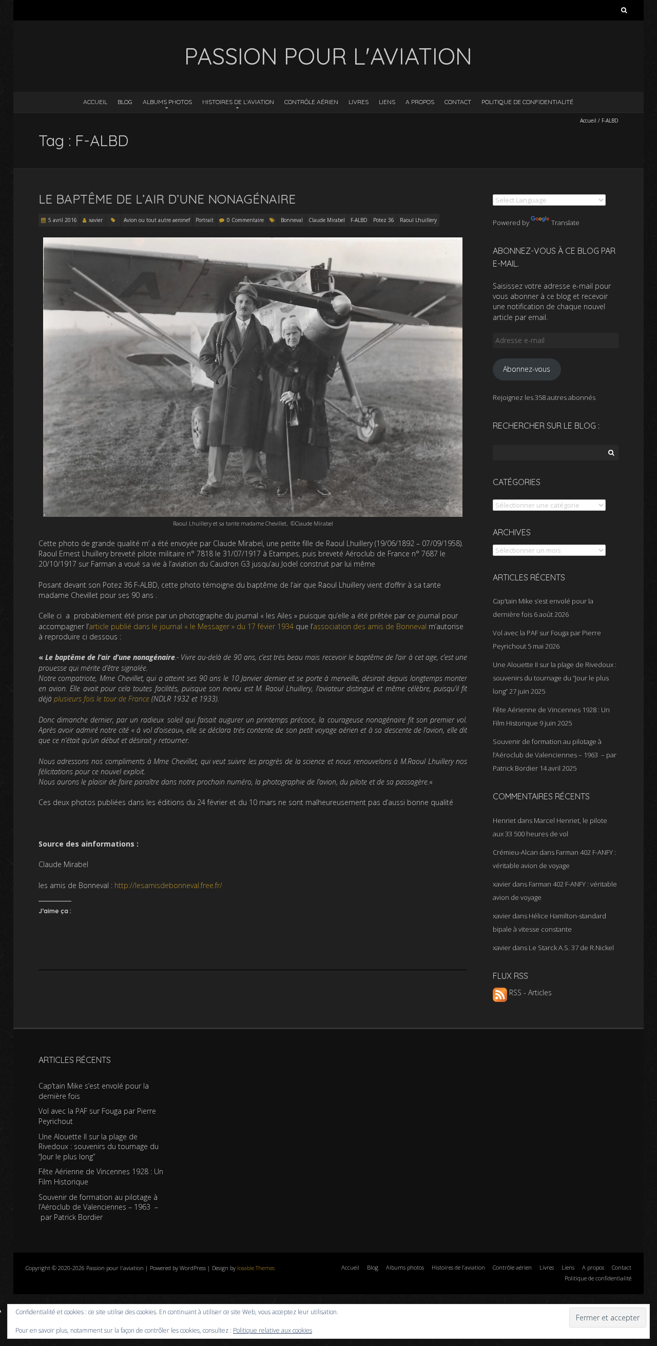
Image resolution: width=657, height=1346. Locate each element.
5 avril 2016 (62, 220)
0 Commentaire (245, 220)
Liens (387, 102)
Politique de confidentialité (527, 102)
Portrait (205, 220)
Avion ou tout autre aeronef (157, 220)
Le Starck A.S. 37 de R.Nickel (571, 947)
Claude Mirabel (326, 220)
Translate (565, 222)
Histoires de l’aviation (238, 102)
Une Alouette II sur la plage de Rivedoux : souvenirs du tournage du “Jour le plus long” (554, 678)
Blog (125, 102)
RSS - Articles (529, 992)
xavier (96, 220)
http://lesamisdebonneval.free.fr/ (168, 885)
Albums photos (167, 102)
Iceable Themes (256, 1268)
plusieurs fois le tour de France (101, 699)
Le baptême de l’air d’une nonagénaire (167, 199)
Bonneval (292, 220)
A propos (419, 102)
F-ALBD (359, 220)
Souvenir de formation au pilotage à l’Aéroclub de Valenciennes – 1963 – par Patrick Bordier (554, 755)
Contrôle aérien (311, 102)
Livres (359, 102)
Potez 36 (383, 220)
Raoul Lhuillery (418, 220)
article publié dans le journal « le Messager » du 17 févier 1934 (191, 626)
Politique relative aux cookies (272, 1330)
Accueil (95, 102)
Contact (458, 102)
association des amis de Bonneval (371, 626)
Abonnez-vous (526, 369)
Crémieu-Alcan (515, 852)
